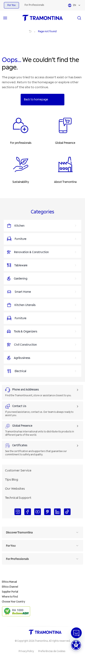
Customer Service (18, 470)
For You (11, 5)
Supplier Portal (10, 591)
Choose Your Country (13, 601)
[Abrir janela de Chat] (76, 632)
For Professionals (34, 5)
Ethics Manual (9, 582)
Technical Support (18, 498)
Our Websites (15, 488)
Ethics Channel (10, 587)
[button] (76, 645)
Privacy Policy (26, 651)
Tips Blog (11, 479)
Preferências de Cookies (51, 651)
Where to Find (10, 596)
